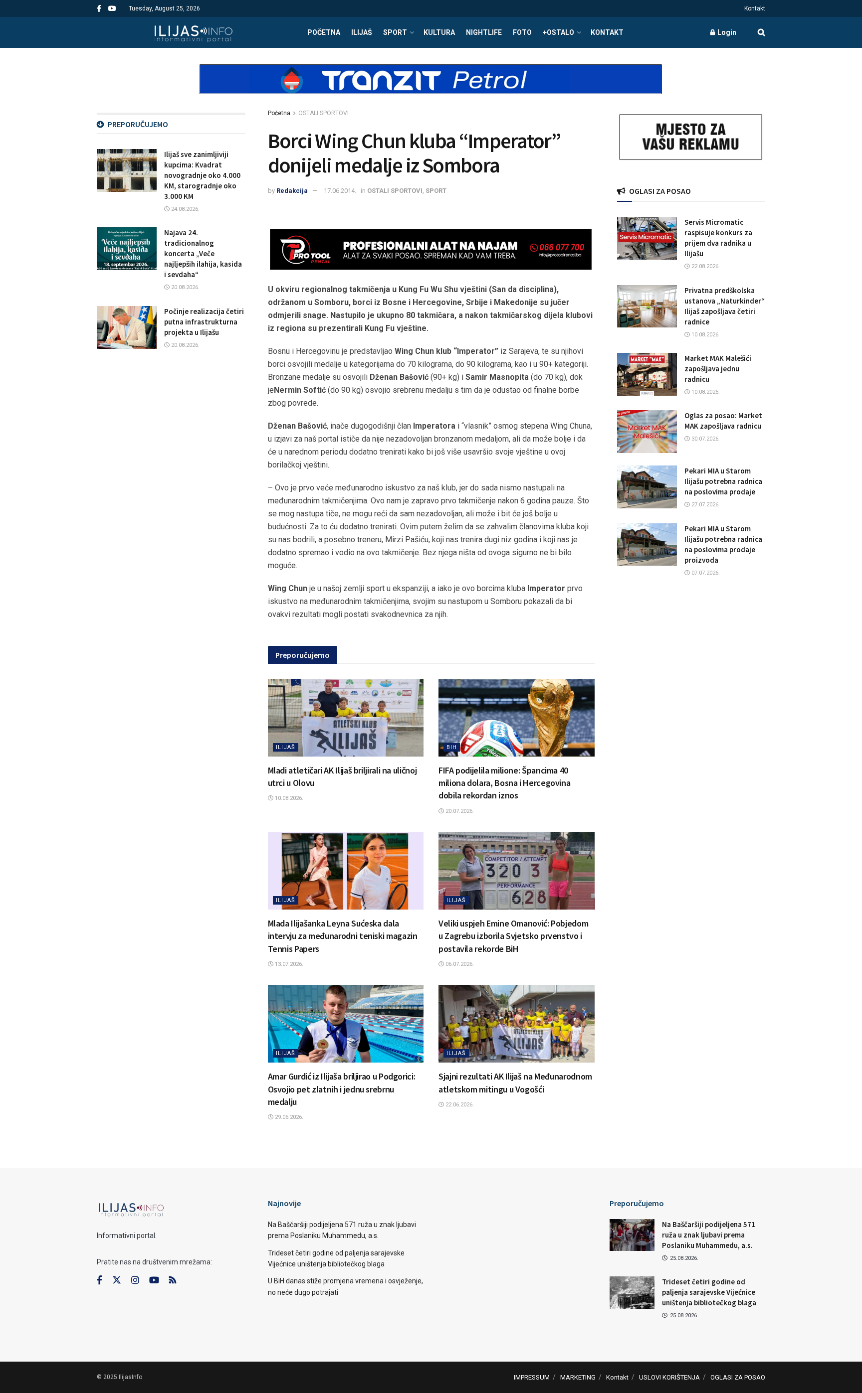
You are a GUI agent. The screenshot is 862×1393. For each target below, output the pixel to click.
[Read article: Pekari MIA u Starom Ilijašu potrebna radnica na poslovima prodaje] (647, 486)
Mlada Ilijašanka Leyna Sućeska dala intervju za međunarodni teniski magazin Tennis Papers (343, 936)
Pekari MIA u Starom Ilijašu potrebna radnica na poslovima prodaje (723, 481)
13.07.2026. (288, 964)
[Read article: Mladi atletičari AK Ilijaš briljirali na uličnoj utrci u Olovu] (346, 718)
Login (726, 32)
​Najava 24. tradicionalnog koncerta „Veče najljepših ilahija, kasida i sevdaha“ (203, 253)
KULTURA (439, 32)
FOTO (522, 32)
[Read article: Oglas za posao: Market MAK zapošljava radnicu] (647, 431)
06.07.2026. (459, 964)
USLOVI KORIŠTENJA (669, 1377)
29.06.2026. (288, 1117)
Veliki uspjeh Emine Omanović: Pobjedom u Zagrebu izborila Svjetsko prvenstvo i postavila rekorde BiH (513, 936)
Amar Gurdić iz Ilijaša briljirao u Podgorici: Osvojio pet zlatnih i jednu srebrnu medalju (342, 1089)
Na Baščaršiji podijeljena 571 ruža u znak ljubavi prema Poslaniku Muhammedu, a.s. (708, 1235)
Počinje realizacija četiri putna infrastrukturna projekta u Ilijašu (204, 322)
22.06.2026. (459, 1104)
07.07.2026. (705, 573)
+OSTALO (558, 32)
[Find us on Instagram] (135, 1280)
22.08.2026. (705, 266)
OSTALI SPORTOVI (323, 113)
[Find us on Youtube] (112, 8)
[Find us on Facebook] (99, 8)
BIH (451, 747)
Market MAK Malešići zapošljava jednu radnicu (717, 368)
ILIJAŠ (361, 32)
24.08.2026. (185, 209)
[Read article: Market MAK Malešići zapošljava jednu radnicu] (647, 374)
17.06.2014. (340, 190)
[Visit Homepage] (193, 32)
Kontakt (754, 8)
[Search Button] (761, 32)
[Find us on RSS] (172, 1280)
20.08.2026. (185, 287)
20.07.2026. (459, 811)
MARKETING (578, 1377)
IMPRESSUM (532, 1377)
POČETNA (323, 32)
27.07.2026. (705, 504)
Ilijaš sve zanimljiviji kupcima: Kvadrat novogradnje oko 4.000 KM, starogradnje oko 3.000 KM (202, 175)
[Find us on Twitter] (116, 1280)
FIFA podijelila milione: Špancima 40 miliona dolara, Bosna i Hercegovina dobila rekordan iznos (504, 783)
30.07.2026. (705, 439)
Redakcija (292, 190)
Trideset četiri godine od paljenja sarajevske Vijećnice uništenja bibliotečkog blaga (709, 1292)
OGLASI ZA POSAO (737, 1377)
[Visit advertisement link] (431, 88)
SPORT (395, 32)
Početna (279, 113)
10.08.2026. (288, 798)
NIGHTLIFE (484, 32)
